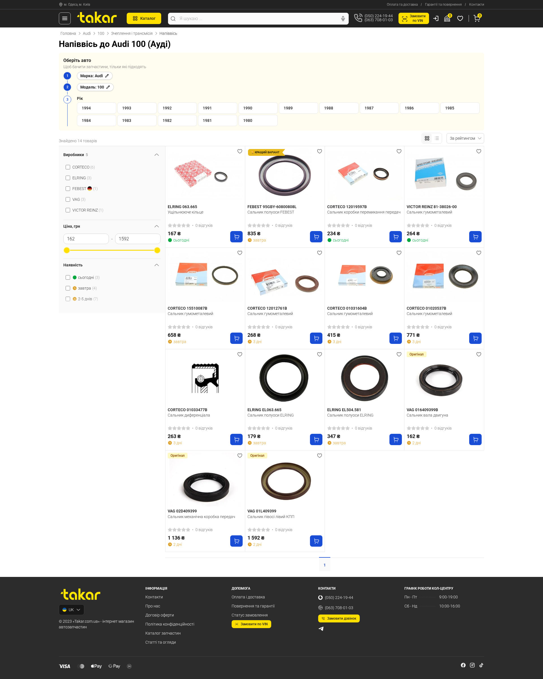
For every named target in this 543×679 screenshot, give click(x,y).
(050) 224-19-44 (339, 597)
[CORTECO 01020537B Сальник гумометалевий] (444, 277)
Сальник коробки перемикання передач (363, 212)
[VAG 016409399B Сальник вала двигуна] (444, 378)
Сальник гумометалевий (429, 212)
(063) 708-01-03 (339, 607)
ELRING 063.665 (182, 206)
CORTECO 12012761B (267, 308)
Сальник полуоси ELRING (270, 415)
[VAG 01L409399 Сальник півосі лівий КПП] (284, 479)
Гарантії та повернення (443, 5)
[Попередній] (173, 175)
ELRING (82, 178)
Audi (87, 33)
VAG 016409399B (422, 410)
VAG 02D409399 (182, 511)
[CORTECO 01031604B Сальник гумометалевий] (364, 277)
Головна (68, 33)
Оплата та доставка (402, 5)
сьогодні (89, 277)
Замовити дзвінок (341, 618)
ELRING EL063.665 (264, 410)
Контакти (476, 5)
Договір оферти (159, 615)
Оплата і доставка (248, 597)
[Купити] (236, 236)
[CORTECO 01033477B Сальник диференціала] (205, 378)
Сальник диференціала (189, 415)
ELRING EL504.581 (344, 410)
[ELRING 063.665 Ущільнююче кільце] (205, 175)
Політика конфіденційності (169, 624)
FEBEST (85, 188)
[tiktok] (481, 665)
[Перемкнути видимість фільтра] (157, 155)
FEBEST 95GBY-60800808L (272, 206)
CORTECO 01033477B (187, 410)
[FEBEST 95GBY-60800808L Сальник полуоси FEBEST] (284, 175)
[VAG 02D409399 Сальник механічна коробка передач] (205, 479)
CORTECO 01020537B (426, 308)
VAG (79, 199)
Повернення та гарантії (253, 606)
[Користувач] (435, 18)
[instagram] (472, 665)
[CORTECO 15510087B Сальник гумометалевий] (205, 277)
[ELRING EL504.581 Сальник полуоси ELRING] (364, 378)
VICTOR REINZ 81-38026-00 (432, 206)
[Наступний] (237, 175)
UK (71, 609)
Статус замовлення (250, 615)
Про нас (152, 606)
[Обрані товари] (460, 18)
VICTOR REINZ (88, 210)
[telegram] (321, 628)
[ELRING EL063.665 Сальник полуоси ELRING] (284, 378)
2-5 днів (88, 299)
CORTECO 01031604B (347, 308)
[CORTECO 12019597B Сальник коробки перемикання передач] (364, 175)
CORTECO (83, 167)
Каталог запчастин (163, 633)
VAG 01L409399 (261, 511)
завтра (87, 288)
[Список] (436, 138)
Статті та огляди (160, 642)
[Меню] (65, 18)
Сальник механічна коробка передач (201, 516)
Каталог (148, 18)
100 (101, 33)
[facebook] (463, 665)
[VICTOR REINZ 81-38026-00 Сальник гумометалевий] (444, 175)
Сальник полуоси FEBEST (270, 212)
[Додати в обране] (239, 151)
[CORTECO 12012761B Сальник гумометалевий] (284, 277)
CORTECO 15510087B (187, 308)
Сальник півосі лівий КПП (270, 516)
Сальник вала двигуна (427, 415)
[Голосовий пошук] (343, 19)
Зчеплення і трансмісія (132, 33)
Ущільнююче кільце (185, 212)
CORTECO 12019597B (347, 206)
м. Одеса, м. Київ (77, 5)
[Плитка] (427, 138)
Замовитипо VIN (418, 18)
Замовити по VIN (254, 624)
